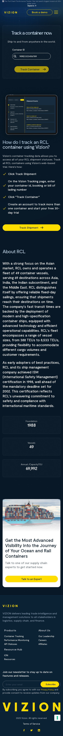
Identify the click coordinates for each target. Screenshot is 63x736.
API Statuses (10, 644)
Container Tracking (14, 636)
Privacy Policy (47, 689)
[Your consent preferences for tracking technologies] (57, 718)
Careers (42, 640)
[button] (55, 12)
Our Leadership (46, 636)
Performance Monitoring (16, 640)
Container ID (18, 49)
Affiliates (42, 644)
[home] (10, 12)
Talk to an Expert (31, 578)
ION (6, 655)
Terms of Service (31, 723)
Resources (9, 659)
